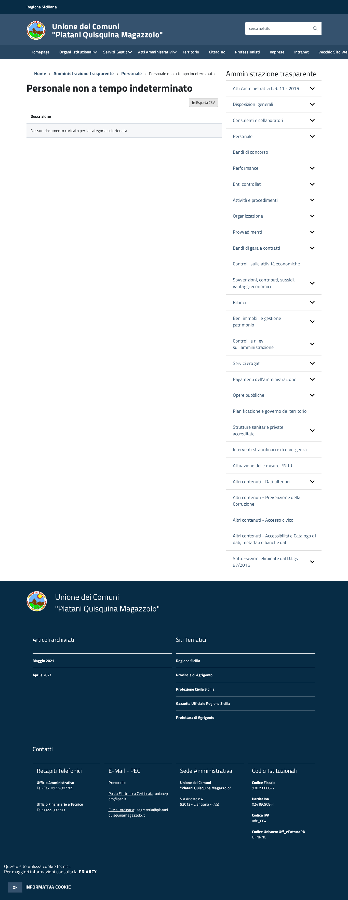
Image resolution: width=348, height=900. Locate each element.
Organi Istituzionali (76, 52)
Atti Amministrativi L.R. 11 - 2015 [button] (266, 88)
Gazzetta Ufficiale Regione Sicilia (203, 703)
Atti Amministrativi (155, 52)
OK (15, 887)
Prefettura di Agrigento (195, 717)
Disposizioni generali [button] (253, 104)
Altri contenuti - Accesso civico (263, 520)
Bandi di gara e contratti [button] (256, 248)
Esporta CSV (205, 102)
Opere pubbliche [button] (248, 395)
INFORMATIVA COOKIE (48, 886)
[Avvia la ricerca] (315, 28)
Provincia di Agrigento (194, 675)
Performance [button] (246, 168)
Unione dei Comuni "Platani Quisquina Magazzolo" (107, 30)
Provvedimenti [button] (247, 231)
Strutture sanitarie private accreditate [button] (258, 430)
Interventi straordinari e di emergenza (270, 449)
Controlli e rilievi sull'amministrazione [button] (253, 344)
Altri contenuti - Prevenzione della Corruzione (266, 500)
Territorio (191, 52)
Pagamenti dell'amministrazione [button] (264, 379)
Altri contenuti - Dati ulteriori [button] (261, 481)
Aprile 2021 (42, 675)
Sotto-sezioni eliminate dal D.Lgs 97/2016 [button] (265, 561)
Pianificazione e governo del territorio (270, 411)
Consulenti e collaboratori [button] (258, 120)
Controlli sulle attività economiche (266, 263)
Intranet (301, 52)
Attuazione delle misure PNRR (262, 465)
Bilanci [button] (239, 302)
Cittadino (217, 52)
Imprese (277, 52)
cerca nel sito (259, 28)
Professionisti (247, 52)
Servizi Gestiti (115, 52)
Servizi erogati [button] (247, 363)
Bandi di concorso (250, 152)
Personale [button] (243, 136)
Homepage (40, 52)
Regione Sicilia (188, 661)
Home (40, 73)
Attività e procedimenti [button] (255, 200)
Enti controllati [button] (247, 184)
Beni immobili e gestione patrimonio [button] (257, 321)
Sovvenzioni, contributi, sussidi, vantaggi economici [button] (264, 283)
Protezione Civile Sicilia (195, 689)
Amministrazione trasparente (83, 73)
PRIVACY (88, 871)
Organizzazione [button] (248, 215)
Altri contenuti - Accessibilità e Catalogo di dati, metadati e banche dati (274, 539)
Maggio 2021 (43, 661)
